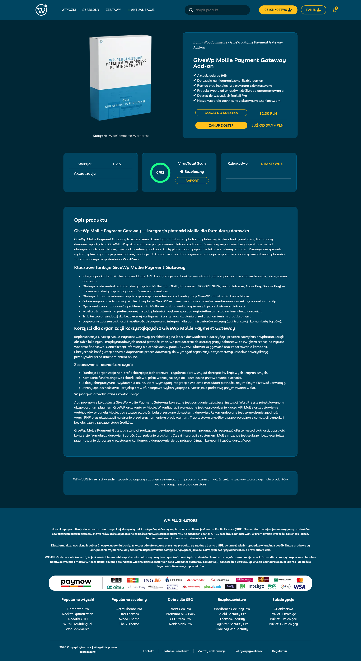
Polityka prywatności (248, 651)
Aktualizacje (143, 10)
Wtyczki (69, 10)
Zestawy (113, 10)
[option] (121, 77)
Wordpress (141, 136)
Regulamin (279, 651)
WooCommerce (120, 136)
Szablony (90, 10)
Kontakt (148, 651)
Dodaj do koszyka (221, 113)
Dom (197, 42)
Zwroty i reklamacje (212, 651)
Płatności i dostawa (176, 651)
